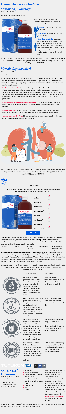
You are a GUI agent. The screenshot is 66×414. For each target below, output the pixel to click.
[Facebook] (40, 366)
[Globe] (44, 366)
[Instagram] (36, 366)
